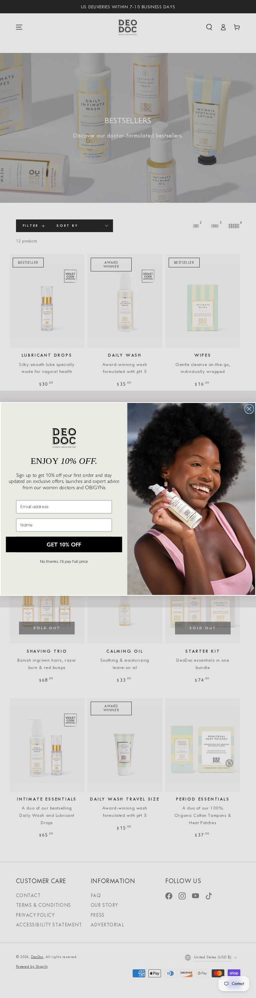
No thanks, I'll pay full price (64, 561)
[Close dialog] (249, 409)
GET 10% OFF (64, 544)
